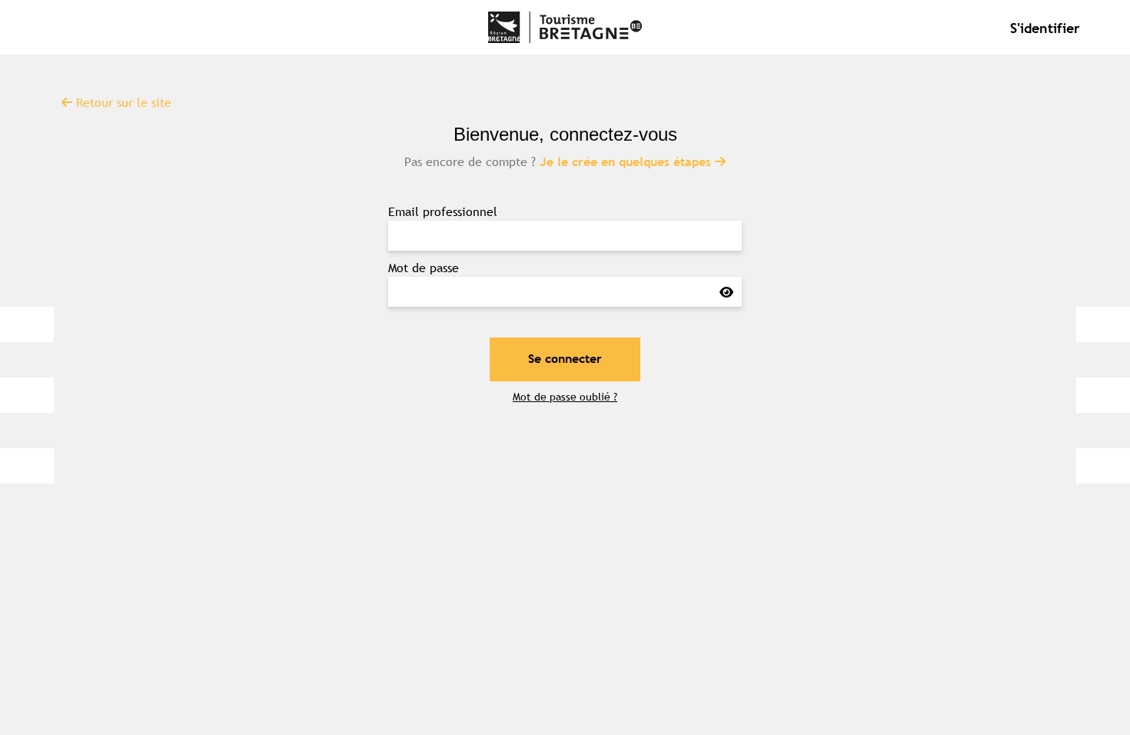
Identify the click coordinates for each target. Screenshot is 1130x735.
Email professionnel (442, 211)
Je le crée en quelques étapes (627, 162)
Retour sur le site (121, 102)
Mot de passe (423, 267)
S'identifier (1045, 27)
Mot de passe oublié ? (565, 397)
